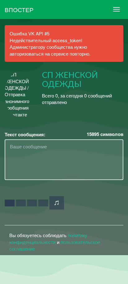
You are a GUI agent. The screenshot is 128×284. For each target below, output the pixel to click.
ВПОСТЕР (19, 9)
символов (105, 134)
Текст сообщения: (25, 134)
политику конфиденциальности (48, 238)
